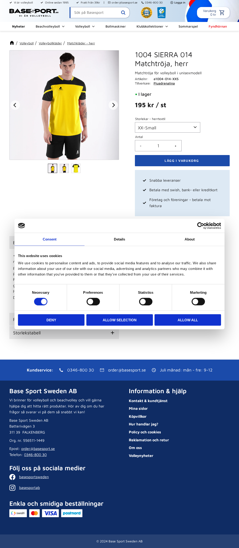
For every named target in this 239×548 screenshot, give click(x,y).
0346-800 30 (154, 2)
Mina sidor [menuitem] (138, 408)
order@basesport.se (124, 2)
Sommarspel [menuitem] (188, 26)
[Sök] (123, 12)
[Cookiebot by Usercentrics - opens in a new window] (200, 225)
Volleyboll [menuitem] (82, 26)
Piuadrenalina (164, 83)
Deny (51, 320)
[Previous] (15, 105)
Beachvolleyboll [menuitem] (48, 26)
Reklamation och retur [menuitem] (149, 440)
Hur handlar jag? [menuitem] (143, 424)
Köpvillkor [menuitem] (138, 416)
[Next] (113, 105)
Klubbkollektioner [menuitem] (150, 26)
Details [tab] (119, 239)
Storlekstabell (27, 332)
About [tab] (190, 239)
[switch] (93, 301)
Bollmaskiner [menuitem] (115, 26)
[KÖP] (182, 160)
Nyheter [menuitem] (18, 26)
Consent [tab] (49, 239)
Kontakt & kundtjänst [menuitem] (148, 401)
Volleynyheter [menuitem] (141, 455)
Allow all (188, 320)
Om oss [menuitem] (135, 447)
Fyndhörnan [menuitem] (218, 26)
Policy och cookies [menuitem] (145, 432)
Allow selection (120, 320)
